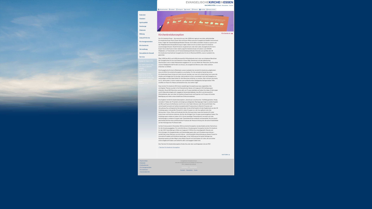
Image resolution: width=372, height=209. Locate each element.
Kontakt (218, 5)
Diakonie (142, 30)
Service (142, 57)
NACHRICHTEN (210, 5)
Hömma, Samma (211, 9)
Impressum (185, 167)
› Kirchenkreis (143, 169)
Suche (231, 5)
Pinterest (195, 9)
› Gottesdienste (143, 165)
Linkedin (188, 9)
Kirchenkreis (143, 45)
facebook (172, 9)
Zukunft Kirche (144, 38)
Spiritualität (143, 22)
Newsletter (225, 5)
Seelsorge (142, 26)
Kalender (142, 15)
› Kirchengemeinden (145, 167)
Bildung (142, 34)
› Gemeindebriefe (144, 172)
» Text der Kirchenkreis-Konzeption (169, 147)
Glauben (142, 18)
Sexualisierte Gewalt (146, 53)
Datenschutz (193, 167)
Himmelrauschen (164, 9)
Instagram (180, 9)
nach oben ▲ (226, 154)
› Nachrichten (143, 161)
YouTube (203, 9)
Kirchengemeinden (146, 41)
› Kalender (142, 163)
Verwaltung (143, 49)
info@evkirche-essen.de (190, 164)
